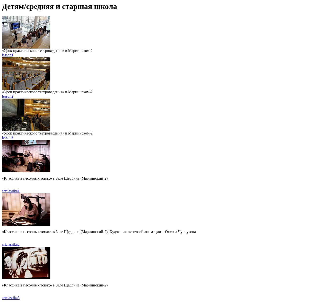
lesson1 (7, 55)
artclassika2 (11, 244)
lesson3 (7, 137)
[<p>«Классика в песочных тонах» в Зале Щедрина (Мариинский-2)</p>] (26, 278)
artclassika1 (11, 191)
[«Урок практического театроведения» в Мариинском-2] (26, 47)
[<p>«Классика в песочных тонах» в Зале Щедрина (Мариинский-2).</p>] (26, 171)
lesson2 (7, 96)
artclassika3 (11, 298)
